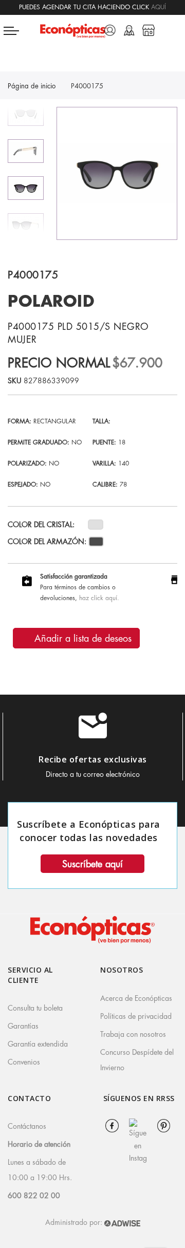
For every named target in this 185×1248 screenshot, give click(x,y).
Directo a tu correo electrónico (93, 774)
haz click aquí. (99, 598)
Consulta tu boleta (35, 1008)
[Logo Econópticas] (73, 30)
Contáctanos (27, 1126)
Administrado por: (74, 1222)
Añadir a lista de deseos (81, 638)
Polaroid (51, 301)
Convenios (24, 1062)
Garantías (23, 1026)
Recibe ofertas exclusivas (93, 759)
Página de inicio (31, 86)
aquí (158, 7)
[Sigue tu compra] (129, 30)
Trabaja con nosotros (133, 1034)
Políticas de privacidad (136, 1016)
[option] (26, 188)
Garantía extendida (38, 1044)
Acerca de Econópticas (136, 998)
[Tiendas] (148, 30)
